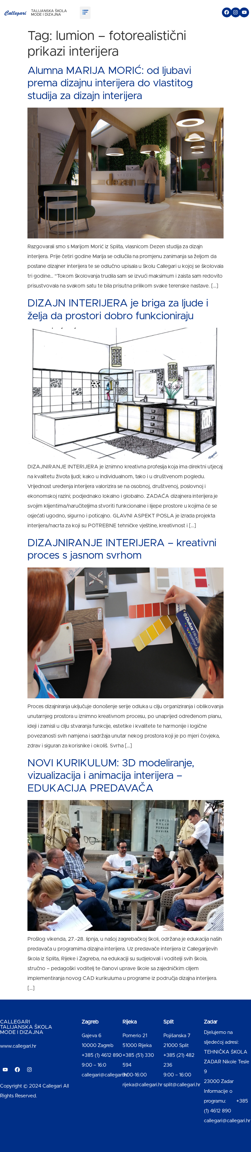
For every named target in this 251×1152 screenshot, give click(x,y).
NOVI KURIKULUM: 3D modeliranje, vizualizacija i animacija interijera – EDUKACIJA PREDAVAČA (110, 776)
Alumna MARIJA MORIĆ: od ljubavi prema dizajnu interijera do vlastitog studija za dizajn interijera (110, 83)
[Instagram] (236, 12)
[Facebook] (227, 12)
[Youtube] (244, 12)
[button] (85, 13)
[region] (85, 1100)
